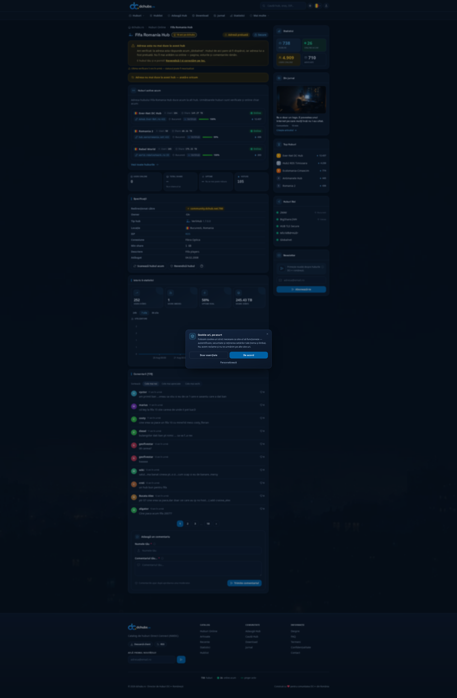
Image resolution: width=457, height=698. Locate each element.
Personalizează (228, 362)
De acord (248, 355)
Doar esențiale (208, 355)
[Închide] (267, 333)
